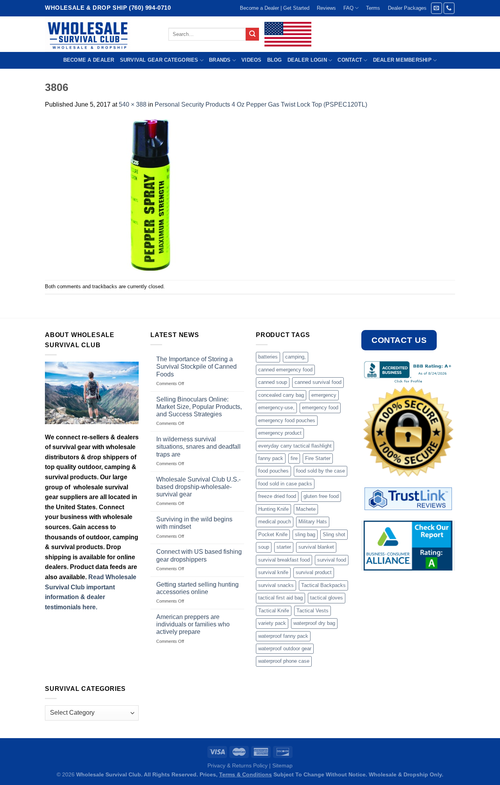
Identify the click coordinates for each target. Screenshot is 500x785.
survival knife (273, 572)
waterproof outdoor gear (284, 648)
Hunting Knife (273, 509)
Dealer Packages (407, 8)
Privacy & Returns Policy (237, 765)
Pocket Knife (273, 534)
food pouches (273, 471)
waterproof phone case (283, 661)
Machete (306, 509)
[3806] (150, 194)
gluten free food (321, 496)
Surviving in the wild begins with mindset (194, 523)
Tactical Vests (312, 611)
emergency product (280, 433)
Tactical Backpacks (323, 585)
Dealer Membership (402, 60)
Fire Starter (317, 458)
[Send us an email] (436, 8)
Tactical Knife (273, 611)
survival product (314, 572)
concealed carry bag (281, 395)
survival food (331, 560)
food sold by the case (320, 471)
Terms (373, 8)
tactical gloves (326, 598)
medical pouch (274, 522)
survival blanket (316, 547)
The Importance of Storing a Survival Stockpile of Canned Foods (196, 366)
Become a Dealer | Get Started (274, 8)
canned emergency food (285, 370)
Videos (251, 60)
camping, (295, 357)
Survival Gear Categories (159, 60)
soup (263, 547)
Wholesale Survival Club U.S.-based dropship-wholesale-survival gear (198, 487)
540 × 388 (132, 104)
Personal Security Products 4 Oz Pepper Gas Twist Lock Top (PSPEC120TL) (261, 104)
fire (294, 458)
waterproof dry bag (314, 623)
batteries (268, 357)
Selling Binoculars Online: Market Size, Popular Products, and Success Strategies (199, 406)
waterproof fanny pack (283, 636)
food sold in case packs (285, 484)
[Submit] (252, 34)
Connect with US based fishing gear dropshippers (199, 555)
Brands (220, 60)
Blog (274, 60)
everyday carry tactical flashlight (295, 446)
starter (284, 547)
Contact (350, 60)
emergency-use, (276, 407)
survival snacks (276, 585)
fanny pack (270, 458)
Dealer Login (307, 60)
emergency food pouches (286, 420)
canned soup (272, 382)
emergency (323, 395)
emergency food (320, 407)
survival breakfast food (284, 560)
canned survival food (318, 382)
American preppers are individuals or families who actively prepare (193, 624)
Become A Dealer (88, 60)
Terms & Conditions (245, 774)
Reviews (326, 8)
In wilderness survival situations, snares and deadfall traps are (198, 446)
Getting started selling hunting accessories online (197, 588)
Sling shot (334, 534)
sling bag (305, 534)
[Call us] (449, 8)
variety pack (272, 623)
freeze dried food (277, 496)
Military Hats (312, 522)
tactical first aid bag (280, 598)
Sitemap (282, 765)
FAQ (348, 8)
